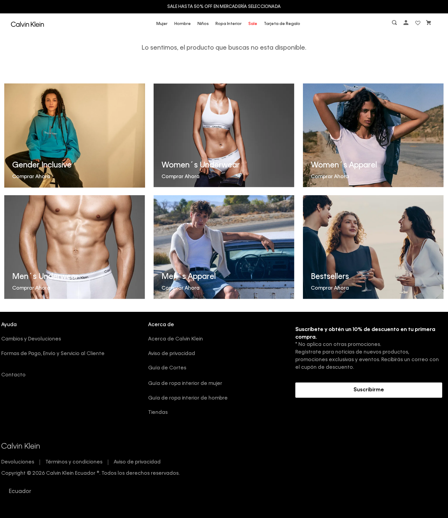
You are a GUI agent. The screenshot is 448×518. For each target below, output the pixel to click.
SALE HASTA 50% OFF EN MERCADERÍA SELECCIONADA (224, 7)
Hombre (182, 24)
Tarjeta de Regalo (282, 24)
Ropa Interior (228, 24)
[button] (395, 24)
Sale (252, 24)
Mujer (162, 24)
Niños (203, 24)
